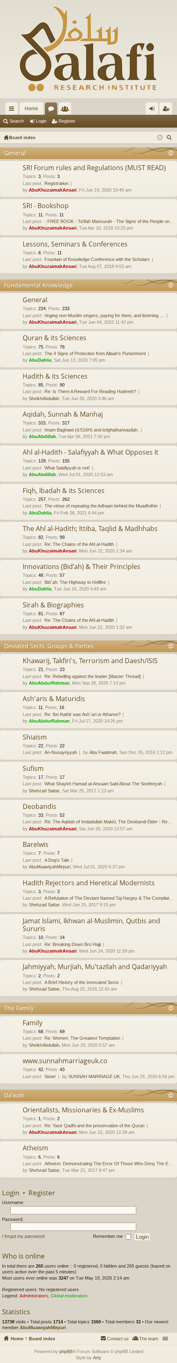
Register (66, 121)
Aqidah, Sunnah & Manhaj (63, 414)
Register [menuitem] (167, 110)
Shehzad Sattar (44, 790)
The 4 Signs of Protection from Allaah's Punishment (95, 353)
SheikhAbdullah (44, 398)
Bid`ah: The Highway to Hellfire (75, 582)
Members (66, 110)
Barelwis (36, 845)
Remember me (108, 1236)
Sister (50, 1076)
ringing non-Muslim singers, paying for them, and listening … (104, 315)
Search (16, 121)
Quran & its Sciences (54, 338)
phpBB (65, 1351)
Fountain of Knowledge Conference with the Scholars (97, 259)
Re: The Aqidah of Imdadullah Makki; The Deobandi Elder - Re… (108, 821)
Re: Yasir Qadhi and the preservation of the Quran (94, 1125)
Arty (97, 1357)
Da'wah (14, 1095)
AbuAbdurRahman (49, 682)
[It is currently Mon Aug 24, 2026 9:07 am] (160, 137)
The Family (19, 1008)
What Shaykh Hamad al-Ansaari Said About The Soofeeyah (103, 783)
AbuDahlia (40, 360)
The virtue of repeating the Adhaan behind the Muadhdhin (101, 505)
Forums (52, 110)
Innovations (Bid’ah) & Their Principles (81, 567)
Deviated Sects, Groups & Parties (49, 646)
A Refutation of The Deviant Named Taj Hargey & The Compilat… (109, 898)
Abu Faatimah (103, 752)
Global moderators (69, 1295)
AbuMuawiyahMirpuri (49, 866)
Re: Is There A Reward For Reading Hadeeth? (90, 391)
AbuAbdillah (42, 436)
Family (32, 1023)
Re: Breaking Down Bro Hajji (72, 944)
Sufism (33, 769)
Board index (42, 1338)
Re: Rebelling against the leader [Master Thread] (92, 676)
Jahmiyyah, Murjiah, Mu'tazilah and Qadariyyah (95, 967)
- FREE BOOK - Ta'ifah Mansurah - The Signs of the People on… (109, 221)
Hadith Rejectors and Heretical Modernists (89, 883)
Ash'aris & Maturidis (54, 699)
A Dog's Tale (56, 860)
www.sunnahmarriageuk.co (65, 1061)
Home (31, 108)
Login (41, 121)
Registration (56, 183)
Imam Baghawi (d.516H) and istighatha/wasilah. (91, 429)
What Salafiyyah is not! (67, 467)
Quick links (13, 110)
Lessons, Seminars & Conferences (75, 244)
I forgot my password (23, 1236)
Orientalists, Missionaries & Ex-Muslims (83, 1110)
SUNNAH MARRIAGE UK (94, 1076)
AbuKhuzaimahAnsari (53, 189)
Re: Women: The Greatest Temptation (82, 1038)
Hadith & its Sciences (55, 376)
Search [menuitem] (170, 138)
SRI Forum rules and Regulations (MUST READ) (94, 168)
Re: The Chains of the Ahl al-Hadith (79, 544)
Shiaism (35, 737)
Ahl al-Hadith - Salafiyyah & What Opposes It (90, 452)
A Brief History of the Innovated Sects (81, 982)
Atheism (35, 1148)
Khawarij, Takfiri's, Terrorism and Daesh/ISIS (90, 661)
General (15, 153)
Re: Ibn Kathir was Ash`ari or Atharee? (82, 714)
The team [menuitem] (148, 1338)
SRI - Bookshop (46, 206)
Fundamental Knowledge (38, 285)
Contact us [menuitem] (118, 1338)
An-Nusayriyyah (60, 752)
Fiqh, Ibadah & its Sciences (64, 491)
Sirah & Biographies (53, 605)
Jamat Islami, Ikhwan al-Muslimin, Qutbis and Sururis (91, 925)
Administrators (33, 1295)
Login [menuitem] (153, 110)
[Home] (88, 49)
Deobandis (39, 807)
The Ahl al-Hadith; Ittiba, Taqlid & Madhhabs (90, 529)
